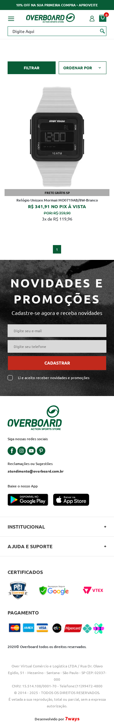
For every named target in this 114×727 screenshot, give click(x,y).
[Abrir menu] (11, 17)
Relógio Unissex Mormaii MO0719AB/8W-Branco (57, 200)
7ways (72, 718)
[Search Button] (102, 30)
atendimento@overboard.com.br (36, 471)
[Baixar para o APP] (30, 500)
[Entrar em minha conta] (92, 18)
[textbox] (57, 31)
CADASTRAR (57, 362)
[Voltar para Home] (50, 17)
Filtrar (32, 67)
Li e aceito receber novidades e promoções (53, 377)
